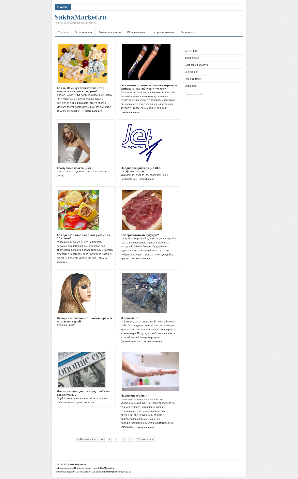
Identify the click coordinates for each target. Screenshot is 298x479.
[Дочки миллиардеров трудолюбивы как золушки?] (81, 369)
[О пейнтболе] (144, 293)
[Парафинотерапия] (152, 371)
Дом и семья (192, 57)
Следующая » (145, 439)
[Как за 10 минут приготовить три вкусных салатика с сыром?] (82, 63)
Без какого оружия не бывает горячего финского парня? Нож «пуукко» (149, 86)
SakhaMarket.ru (80, 19)
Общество (191, 85)
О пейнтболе (130, 318)
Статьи (63, 32)
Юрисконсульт (136, 32)
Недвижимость (193, 79)
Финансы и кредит (110, 32)
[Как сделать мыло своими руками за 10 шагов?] (78, 210)
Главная (62, 7)
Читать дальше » (93, 111)
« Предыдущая (87, 439)
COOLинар (191, 51)
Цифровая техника (163, 32)
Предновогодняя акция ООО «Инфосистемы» (141, 169)
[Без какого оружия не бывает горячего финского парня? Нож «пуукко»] (146, 62)
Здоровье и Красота (196, 65)
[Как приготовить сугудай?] (142, 210)
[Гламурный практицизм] (74, 143)
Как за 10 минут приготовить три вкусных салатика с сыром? (80, 89)
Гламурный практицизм (74, 168)
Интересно (191, 71)
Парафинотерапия (134, 395)
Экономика (187, 32)
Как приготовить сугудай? (140, 235)
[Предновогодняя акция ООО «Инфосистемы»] (142, 143)
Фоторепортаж (83, 32)
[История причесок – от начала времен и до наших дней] (76, 293)
